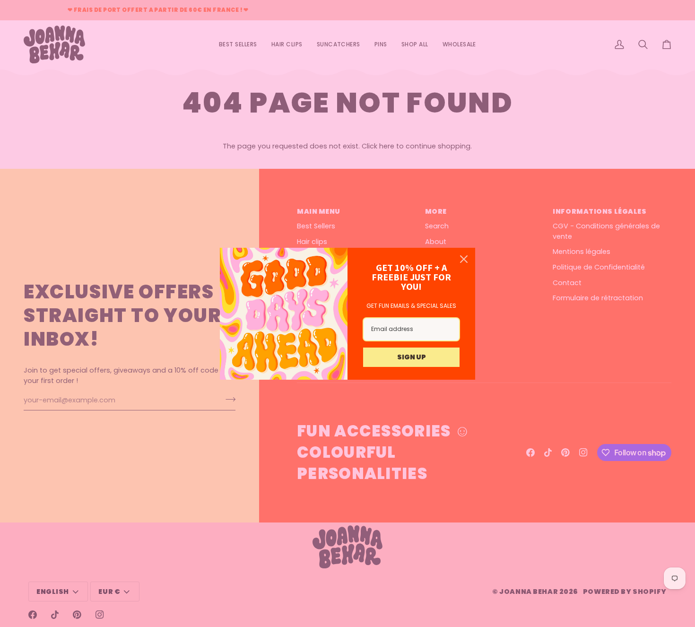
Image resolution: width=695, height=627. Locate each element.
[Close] (463, 259)
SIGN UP (411, 357)
